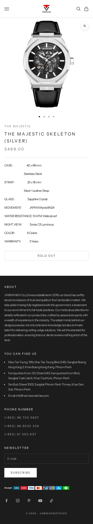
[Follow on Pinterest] (29, 500)
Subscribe (20, 472)
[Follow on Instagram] (18, 500)
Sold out (46, 255)
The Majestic (17, 126)
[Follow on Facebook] (6, 500)
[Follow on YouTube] (40, 500)
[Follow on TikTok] (51, 500)
